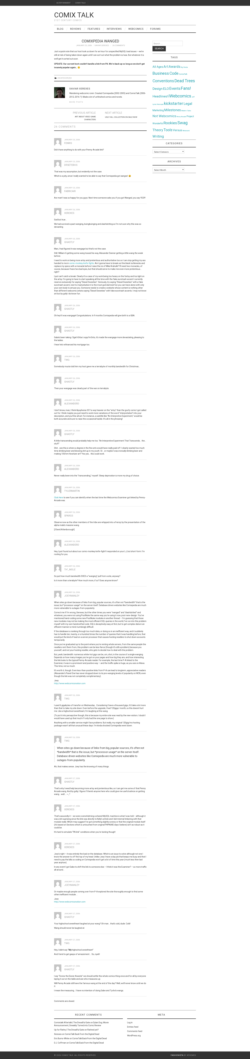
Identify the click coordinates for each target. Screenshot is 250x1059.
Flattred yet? (93, 1030)
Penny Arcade (181, 117)
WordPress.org (134, 1035)
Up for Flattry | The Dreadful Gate (69, 1030)
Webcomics (136, 28)
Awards (174, 67)
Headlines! (160, 96)
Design (157, 89)
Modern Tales (186, 111)
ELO (166, 89)
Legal (188, 103)
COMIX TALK (80, 3)
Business (160, 73)
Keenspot (160, 104)
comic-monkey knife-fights (81, 263)
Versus (177, 130)
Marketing (158, 110)
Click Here (58, 497)
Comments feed (134, 1031)
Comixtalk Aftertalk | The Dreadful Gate (72, 1022)
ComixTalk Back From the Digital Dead (82, 1034)
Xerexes (58, 1034)
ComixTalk (183, 74)
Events (174, 88)
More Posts (76, 102)
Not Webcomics (164, 116)
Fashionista (177, 1055)
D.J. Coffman (60, 1043)
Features (94, 28)
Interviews (114, 28)
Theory (157, 130)
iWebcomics (179, 96)
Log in (130, 1022)
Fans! (186, 88)
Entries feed (132, 1027)
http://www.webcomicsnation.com (70, 683)
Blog (60, 28)
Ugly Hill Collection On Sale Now (121, 117)
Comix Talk (74, 15)
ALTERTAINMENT (63, 3)
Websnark (186, 131)
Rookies (170, 123)
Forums (155, 28)
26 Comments (118, 45)
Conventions (163, 81)
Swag (182, 122)
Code (173, 73)
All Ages (157, 66)
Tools (167, 130)
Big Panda (184, 67)
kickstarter (173, 103)
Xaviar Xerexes (101, 45)
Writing (158, 136)
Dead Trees (184, 80)
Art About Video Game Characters (85, 118)
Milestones (172, 110)
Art (165, 67)
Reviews (75, 28)
